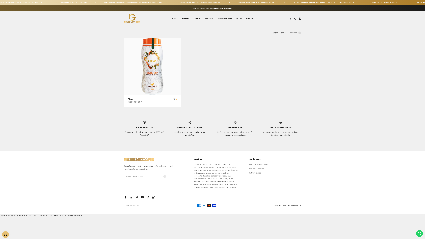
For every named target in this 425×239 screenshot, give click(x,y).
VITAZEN (209, 19)
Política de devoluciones (259, 165)
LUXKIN (197, 19)
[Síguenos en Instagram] (131, 197)
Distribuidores (254, 173)
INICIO (175, 19)
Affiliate (249, 19)
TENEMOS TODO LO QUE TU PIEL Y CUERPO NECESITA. (239, 2)
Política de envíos (256, 169)
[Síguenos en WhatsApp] (153, 197)
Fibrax (130, 99)
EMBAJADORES (224, 19)
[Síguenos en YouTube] (142, 197)
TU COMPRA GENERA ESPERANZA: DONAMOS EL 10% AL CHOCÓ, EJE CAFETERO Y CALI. (305, 2)
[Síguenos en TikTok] (148, 197)
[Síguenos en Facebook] (125, 197)
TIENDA (185, 19)
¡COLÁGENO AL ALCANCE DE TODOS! (55, 2)
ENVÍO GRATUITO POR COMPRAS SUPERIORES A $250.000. (182, 2)
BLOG (239, 19)
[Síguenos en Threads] (136, 197)
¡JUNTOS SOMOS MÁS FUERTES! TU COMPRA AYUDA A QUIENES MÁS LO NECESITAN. (115, 2)
